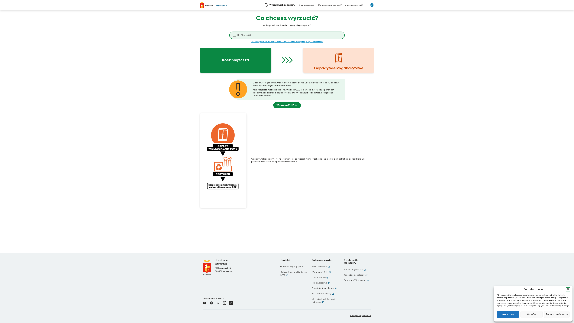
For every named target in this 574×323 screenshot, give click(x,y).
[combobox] (289, 35)
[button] (568, 289)
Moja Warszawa (321, 283)
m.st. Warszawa (321, 267)
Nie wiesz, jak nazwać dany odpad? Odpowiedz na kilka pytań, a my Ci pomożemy (287, 42)
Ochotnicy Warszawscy (356, 280)
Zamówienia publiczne (324, 288)
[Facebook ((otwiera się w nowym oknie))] (211, 303)
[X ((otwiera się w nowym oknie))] (218, 303)
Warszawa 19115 (289, 106)
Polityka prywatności (360, 316)
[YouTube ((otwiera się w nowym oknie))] (204, 303)
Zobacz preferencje (557, 314)
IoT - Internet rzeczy (323, 294)
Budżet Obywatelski (355, 270)
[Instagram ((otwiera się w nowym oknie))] (224, 303)
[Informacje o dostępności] (372, 5)
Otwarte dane (320, 277)
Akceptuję (508, 314)
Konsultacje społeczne (356, 275)
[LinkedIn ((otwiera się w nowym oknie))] (231, 303)
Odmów (531, 314)
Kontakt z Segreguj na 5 (291, 267)
